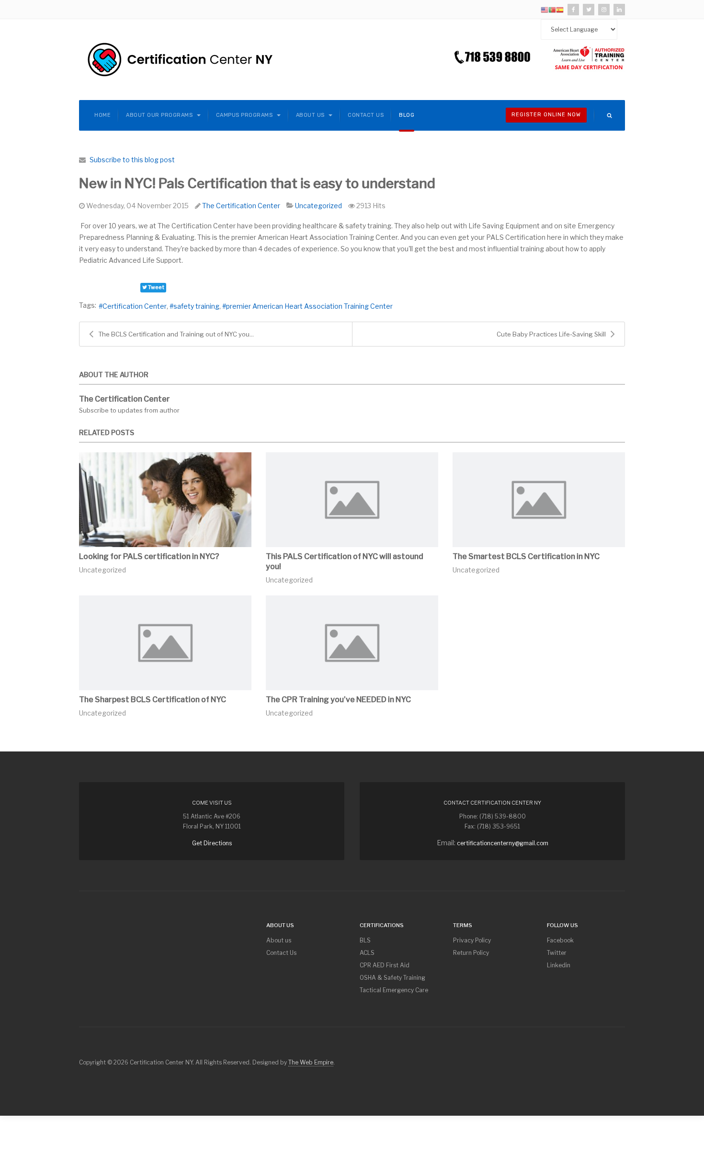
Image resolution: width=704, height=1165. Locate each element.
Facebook (560, 940)
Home (102, 115)
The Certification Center (241, 206)
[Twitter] (588, 9)
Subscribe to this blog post (132, 160)
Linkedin (558, 965)
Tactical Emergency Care (394, 990)
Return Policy (471, 952)
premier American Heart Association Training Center (309, 306)
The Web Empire (310, 1062)
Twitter (557, 952)
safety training (196, 306)
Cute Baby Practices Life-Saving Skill (551, 334)
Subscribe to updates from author (129, 410)
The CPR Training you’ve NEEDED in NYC (338, 699)
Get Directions (212, 843)
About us (278, 940)
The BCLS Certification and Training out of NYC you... (176, 334)
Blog (406, 115)
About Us (311, 115)
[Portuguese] (552, 9)
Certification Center (134, 306)
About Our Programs (160, 115)
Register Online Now (546, 115)
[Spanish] (560, 9)
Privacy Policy (472, 940)
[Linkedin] (619, 9)
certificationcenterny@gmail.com (502, 843)
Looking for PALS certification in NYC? (149, 556)
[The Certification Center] (180, 59)
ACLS (367, 952)
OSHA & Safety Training (392, 977)
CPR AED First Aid (384, 965)
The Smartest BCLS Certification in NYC (526, 556)
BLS (365, 940)
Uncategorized (318, 205)
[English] (544, 9)
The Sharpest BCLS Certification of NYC (152, 699)
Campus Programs (245, 115)
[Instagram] (604, 9)
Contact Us (366, 115)
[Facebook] (573, 9)
